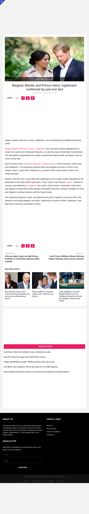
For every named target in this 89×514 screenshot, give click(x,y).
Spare (69, 182)
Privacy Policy (51, 428)
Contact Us (50, 435)
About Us (50, 425)
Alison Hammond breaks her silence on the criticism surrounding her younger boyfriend (36, 372)
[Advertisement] (44, 15)
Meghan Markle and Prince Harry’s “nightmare (25, 149)
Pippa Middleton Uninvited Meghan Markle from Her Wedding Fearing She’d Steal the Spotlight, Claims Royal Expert (70, 296)
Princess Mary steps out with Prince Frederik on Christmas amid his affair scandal (22, 259)
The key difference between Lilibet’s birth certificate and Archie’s (42, 294)
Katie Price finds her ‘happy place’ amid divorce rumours (25, 357)
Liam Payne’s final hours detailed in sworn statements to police (27, 352)
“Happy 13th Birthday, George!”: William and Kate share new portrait (29, 362)
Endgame (32, 185)
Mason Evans (38, 93)
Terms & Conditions (53, 431)
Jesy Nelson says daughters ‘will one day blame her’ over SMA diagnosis (31, 367)
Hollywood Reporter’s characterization (39, 164)
